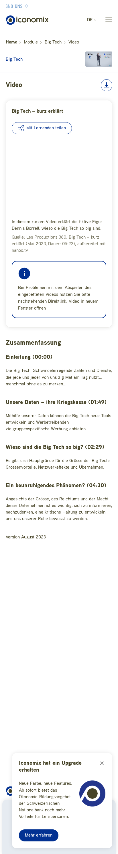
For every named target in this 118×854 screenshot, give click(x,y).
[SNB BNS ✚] (34, 6)
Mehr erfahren (38, 835)
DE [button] (90, 20)
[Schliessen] (102, 763)
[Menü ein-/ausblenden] (107, 20)
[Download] (106, 85)
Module (31, 42)
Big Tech (53, 42)
